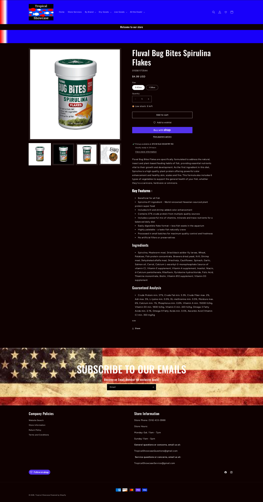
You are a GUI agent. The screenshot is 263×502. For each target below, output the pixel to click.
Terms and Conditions (39, 435)
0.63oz (138, 87)
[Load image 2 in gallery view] (63, 154)
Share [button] (137, 328)
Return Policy (35, 430)
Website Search (36, 420)
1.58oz (152, 87)
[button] (90, 12)
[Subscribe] (153, 387)
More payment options (162, 137)
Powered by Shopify (58, 495)
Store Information (37, 425)
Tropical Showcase (42, 495)
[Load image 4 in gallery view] (110, 154)
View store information (146, 152)
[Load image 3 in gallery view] (87, 154)
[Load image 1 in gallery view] (40, 154)
